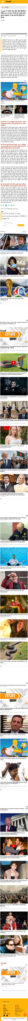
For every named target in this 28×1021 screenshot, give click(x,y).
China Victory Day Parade (8, 213)
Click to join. (15, 208)
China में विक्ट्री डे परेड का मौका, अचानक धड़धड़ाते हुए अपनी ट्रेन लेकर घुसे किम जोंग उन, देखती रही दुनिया (13, 123)
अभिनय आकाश (3, 35)
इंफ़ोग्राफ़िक (5, 1010)
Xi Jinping (17, 213)
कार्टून (4, 1012)
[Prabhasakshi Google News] (26, 36)
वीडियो (4, 1008)
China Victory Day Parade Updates (10, 216)
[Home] (2, 7)
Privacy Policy (18, 1011)
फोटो (4, 1007)
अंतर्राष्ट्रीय (6, 7)
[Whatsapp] (11, 206)
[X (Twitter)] (25, 27)
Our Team (17, 1015)
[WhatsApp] (25, 30)
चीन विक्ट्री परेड (23, 216)
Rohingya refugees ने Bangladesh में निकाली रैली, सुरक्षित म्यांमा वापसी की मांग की (13, 984)
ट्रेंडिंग (4, 1005)
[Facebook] (25, 25)
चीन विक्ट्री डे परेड (5, 218)
